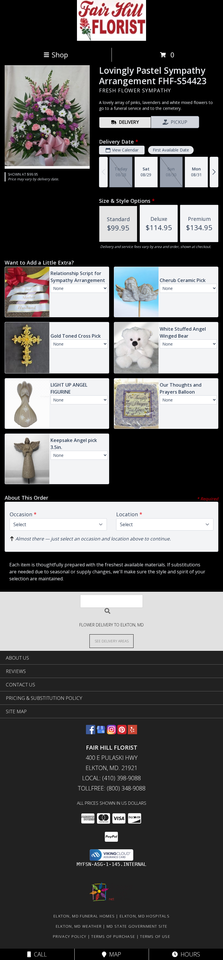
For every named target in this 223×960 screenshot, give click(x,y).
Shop (60, 54)
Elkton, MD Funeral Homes (84, 916)
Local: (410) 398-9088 (111, 778)
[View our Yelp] (132, 732)
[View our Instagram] (111, 732)
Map (113, 954)
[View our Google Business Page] (101, 732)
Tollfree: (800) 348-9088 (111, 788)
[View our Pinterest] (122, 732)
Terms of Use (155, 936)
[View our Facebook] (90, 732)
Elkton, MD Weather (79, 926)
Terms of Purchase (113, 936)
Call (39, 954)
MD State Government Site (137, 926)
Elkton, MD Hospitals (145, 916)
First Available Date (171, 150)
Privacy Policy (69, 936)
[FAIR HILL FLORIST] (111, 39)
